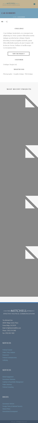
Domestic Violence (19, 294)
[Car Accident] (19, 155)
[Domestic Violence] (19, 256)
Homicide (19, 142)
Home (14, 17)
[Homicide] (19, 104)
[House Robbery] (19, 205)
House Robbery (19, 243)
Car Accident (19, 193)
